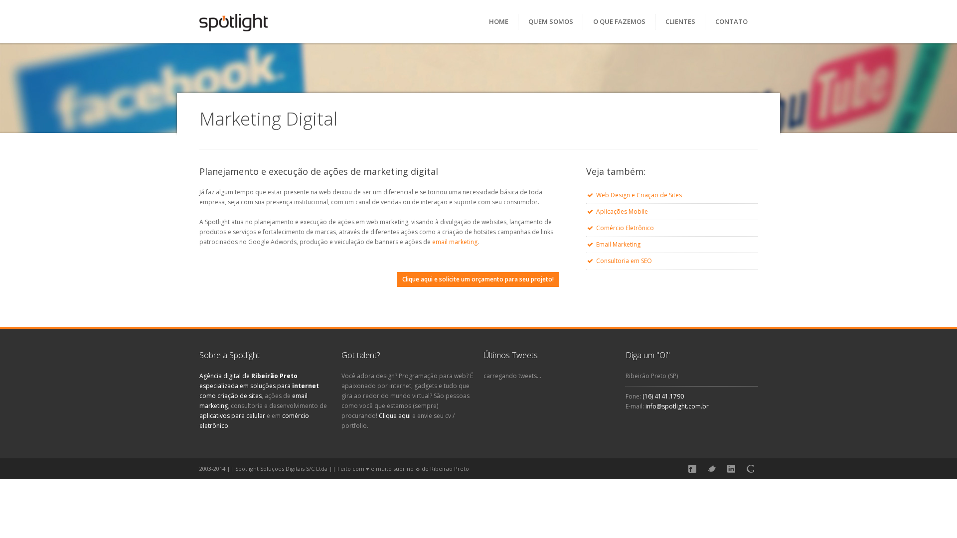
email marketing (455, 242)
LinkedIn (731, 468)
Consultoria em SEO (624, 261)
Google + (750, 468)
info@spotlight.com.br (677, 406)
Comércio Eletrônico (625, 228)
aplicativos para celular (232, 415)
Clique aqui (395, 415)
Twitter (711, 468)
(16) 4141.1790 (663, 396)
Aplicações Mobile (622, 211)
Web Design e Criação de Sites (639, 195)
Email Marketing (618, 244)
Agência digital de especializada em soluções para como (259, 386)
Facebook (692, 468)
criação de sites (239, 396)
